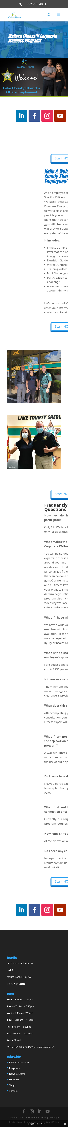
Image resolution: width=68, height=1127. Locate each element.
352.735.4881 (38, 4)
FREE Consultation (19, 1062)
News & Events (17, 1073)
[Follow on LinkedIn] (21, 116)
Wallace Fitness (37, 1117)
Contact (13, 1090)
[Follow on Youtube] (60, 116)
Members (14, 1079)
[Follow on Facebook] (34, 116)
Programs (14, 1068)
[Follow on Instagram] (47, 116)
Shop (12, 1085)
